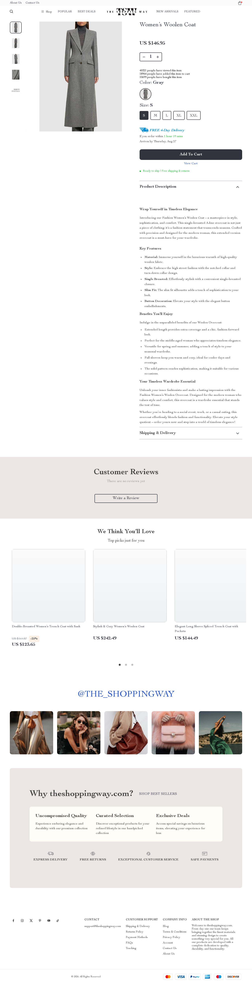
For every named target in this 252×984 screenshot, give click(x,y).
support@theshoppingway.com (102, 926)
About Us (16, 3)
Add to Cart (191, 155)
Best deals (86, 11)
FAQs (129, 943)
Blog (166, 926)
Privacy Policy (171, 937)
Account (168, 943)
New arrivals (167, 11)
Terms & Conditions (174, 932)
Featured (192, 11)
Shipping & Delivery (138, 926)
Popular (65, 11)
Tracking (131, 948)
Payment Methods (137, 937)
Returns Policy (134, 932)
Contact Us (32, 3)
